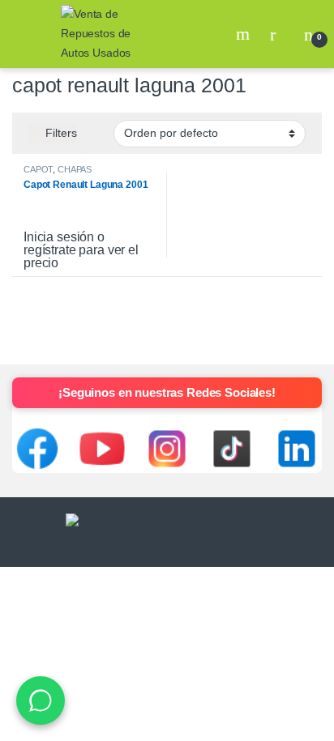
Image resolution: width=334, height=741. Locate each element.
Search (245, 34)
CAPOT (38, 169)
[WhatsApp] (40, 700)
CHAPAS (75, 169)
